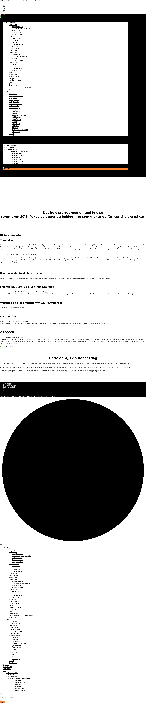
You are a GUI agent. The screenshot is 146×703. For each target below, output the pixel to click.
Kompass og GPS (17, 114)
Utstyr (8, 92)
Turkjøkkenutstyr (14, 102)
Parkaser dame (17, 30)
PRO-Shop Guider (15, 157)
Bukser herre (13, 72)
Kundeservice (7, 383)
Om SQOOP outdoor (9, 385)
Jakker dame (13, 25)
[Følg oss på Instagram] (4, 7)
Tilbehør (11, 78)
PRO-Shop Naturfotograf (17, 163)
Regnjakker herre (17, 60)
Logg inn (6, 393)
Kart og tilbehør (17, 118)
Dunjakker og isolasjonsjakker (21, 28)
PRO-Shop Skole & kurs (16, 161)
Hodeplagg (12, 82)
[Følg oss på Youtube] (4, 11)
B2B (4, 143)
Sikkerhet (15, 128)
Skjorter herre (16, 70)
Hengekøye (16, 110)
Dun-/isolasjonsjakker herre (21, 56)
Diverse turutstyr (14, 108)
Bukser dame (13, 46)
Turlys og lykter (14, 106)
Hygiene (14, 122)
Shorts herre (13, 74)
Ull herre (14, 66)
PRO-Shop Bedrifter (15, 153)
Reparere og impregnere (20, 130)
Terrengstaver (16, 120)
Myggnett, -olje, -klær (19, 116)
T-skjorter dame (17, 44)
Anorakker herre (17, 58)
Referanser (7, 141)
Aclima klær (13, 90)
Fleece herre (16, 64)
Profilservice (10, 147)
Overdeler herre (14, 62)
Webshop (6, 20)
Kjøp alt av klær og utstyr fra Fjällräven (21, 88)
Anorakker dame (17, 32)
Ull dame (15, 40)
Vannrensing (16, 124)
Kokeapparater (14, 100)
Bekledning (10, 22)
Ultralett (11, 134)
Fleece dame (16, 38)
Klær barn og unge (15, 80)
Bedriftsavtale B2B (12, 145)
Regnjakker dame (17, 34)
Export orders (7, 389)
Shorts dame (13, 50)
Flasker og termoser (15, 104)
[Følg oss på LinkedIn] (4, 9)
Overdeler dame (14, 36)
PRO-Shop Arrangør (15, 159)
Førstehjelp (15, 126)
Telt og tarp (13, 94)
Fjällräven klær (13, 86)
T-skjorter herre (17, 68)
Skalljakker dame (17, 27)
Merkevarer (7, 139)
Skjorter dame (16, 42)
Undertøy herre (14, 76)
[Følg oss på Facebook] (4, 4)
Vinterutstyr (16, 132)
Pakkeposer (16, 112)
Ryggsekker (13, 98)
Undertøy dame (14, 48)
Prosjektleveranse (11, 149)
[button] (3, 167)
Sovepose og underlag (16, 96)
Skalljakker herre (17, 54)
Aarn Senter (13, 135)
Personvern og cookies (10, 391)
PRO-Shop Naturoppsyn (17, 155)
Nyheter (6, 137)
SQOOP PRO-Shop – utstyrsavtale (17, 151)
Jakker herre (13, 52)
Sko (10, 84)
